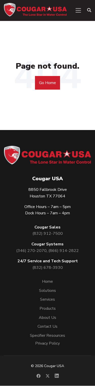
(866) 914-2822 (63, 250)
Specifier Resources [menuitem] (47, 335)
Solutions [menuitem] (47, 290)
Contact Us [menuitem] (47, 326)
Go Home (47, 83)
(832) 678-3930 (47, 267)
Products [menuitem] (48, 308)
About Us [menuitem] (47, 317)
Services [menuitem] (47, 299)
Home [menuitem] (47, 281)
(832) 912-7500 (47, 233)
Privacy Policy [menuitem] (47, 343)
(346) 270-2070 (31, 250)
